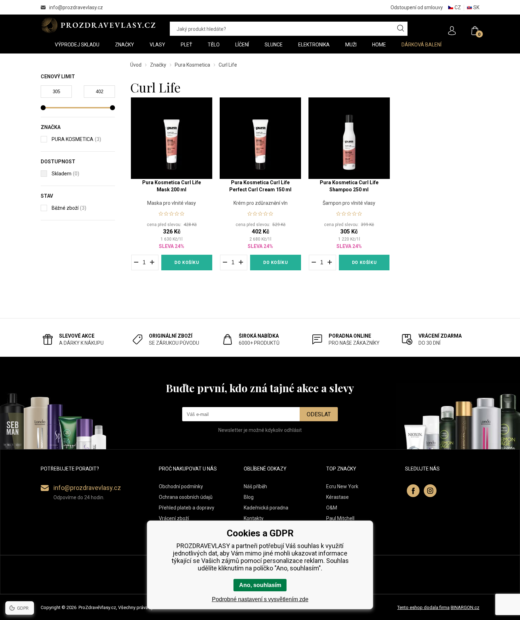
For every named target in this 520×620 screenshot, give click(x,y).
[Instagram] (430, 490)
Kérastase (337, 497)
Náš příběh (255, 486)
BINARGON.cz (465, 607)
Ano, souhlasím (260, 585)
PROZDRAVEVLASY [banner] (98, 25)
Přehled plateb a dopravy (186, 508)
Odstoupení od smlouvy (417, 7)
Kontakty (254, 518)
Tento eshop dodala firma (423, 607)
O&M (331, 508)
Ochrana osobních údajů (186, 497)
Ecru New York (342, 486)
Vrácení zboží (174, 518)
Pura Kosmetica (192, 65)
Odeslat (319, 414)
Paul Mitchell (340, 518)
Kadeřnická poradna (266, 508)
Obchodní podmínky (181, 486)
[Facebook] (413, 490)
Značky (158, 65)
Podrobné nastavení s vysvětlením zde (260, 599)
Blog (249, 497)
